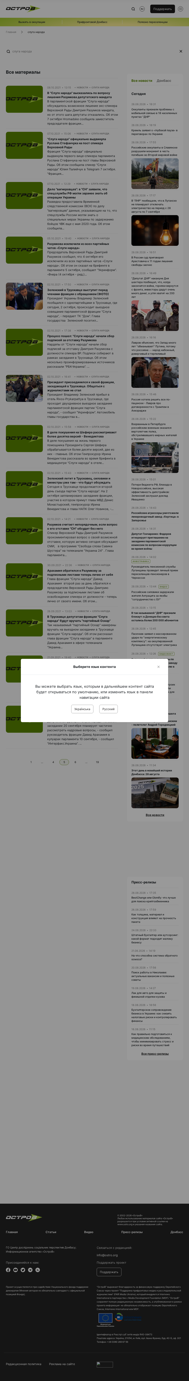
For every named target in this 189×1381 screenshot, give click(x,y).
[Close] (158, 667)
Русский (108, 709)
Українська (82, 709)
